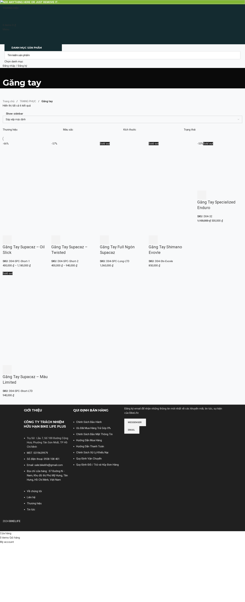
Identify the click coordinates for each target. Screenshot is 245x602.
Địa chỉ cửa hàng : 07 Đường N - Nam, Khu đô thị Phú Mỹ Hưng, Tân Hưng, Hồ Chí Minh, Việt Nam (47, 475)
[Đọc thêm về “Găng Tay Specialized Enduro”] (201, 195)
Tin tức (31, 509)
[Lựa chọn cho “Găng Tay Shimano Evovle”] (153, 239)
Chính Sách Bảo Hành (89, 422)
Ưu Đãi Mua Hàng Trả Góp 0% (93, 428)
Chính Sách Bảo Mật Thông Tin (94, 434)
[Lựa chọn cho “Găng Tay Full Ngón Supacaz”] (104, 239)
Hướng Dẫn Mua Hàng (89, 440)
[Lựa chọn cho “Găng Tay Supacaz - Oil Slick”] (7, 239)
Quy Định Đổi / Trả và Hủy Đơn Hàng (97, 464)
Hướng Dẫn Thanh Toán (90, 446)
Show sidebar (14, 113)
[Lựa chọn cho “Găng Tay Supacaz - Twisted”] (55, 239)
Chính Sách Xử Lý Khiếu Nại (92, 452)
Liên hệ (31, 497)
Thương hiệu (34, 503)
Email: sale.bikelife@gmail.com (45, 465)
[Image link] (137, 438)
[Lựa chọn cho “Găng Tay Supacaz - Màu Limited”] (7, 369)
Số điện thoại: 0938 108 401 (43, 459)
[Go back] (7, 72)
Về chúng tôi (34, 491)
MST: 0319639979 (37, 452)
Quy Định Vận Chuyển (89, 458)
